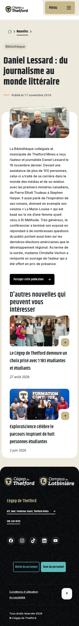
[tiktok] (33, 541)
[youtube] (55, 541)
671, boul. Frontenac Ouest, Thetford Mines (28, 511)
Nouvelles (22, 31)
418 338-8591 (13, 521)
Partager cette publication (29, 279)
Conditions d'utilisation (23, 591)
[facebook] (11, 541)
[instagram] (22, 541)
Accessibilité (17, 597)
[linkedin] (44, 541)
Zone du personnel (53, 567)
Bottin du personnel (26, 567)
